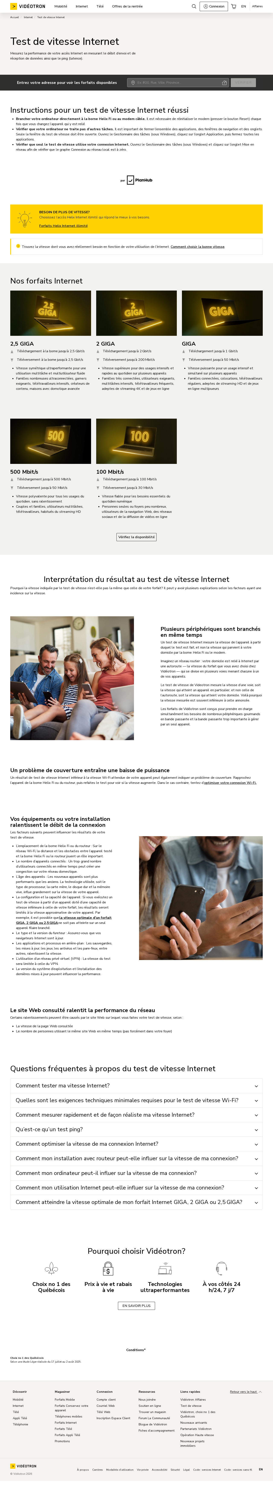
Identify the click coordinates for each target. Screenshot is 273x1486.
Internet (28, 17)
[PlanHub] (136, 179)
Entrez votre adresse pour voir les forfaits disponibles (67, 82)
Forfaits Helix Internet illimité (63, 226)
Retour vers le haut (244, 1392)
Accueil (14, 17)
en (261, 1469)
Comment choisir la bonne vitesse (197, 246)
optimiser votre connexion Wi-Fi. (230, 782)
